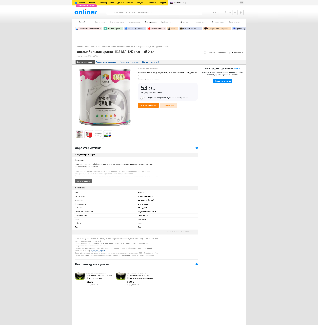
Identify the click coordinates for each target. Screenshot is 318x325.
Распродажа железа (191, 28)
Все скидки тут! (157, 28)
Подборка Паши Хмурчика (217, 28)
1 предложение (92, 285)
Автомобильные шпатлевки (96, 273)
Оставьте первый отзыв (149, 68)
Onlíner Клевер (180, 2)
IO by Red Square (113, 28)
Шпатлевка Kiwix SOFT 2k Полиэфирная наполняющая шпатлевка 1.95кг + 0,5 (139, 276)
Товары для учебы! (135, 28)
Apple (173, 28)
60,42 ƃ (89, 282)
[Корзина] (241, 12)
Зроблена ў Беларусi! (244, 28)
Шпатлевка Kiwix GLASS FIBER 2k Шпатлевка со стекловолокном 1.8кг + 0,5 (99, 276)
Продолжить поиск (223, 81)
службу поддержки (98, 250)
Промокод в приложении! (89, 28)
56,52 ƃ (130, 282)
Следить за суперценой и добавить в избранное (167, 98)
